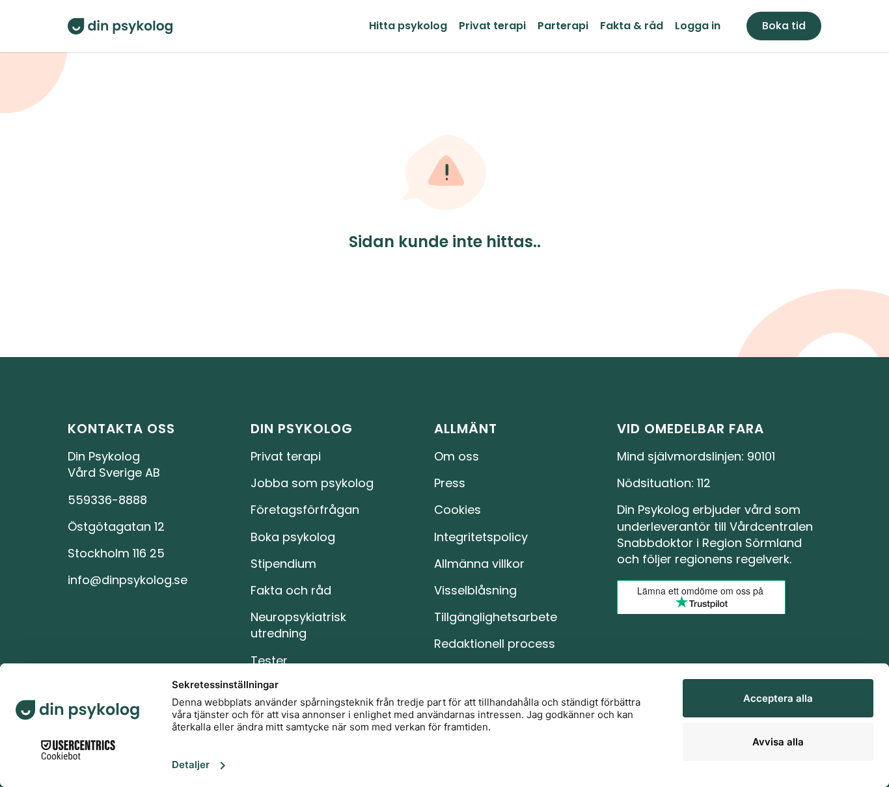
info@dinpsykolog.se (127, 580)
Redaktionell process (494, 643)
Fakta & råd (631, 25)
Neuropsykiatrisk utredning (300, 625)
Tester (269, 660)
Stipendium (283, 563)
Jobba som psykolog (312, 483)
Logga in (697, 25)
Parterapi (563, 25)
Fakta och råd (291, 590)
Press (449, 483)
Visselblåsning (475, 590)
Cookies (457, 509)
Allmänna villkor (479, 563)
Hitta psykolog (408, 25)
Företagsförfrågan (305, 509)
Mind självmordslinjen (679, 456)
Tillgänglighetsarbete (495, 617)
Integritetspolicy (481, 537)
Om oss (456, 456)
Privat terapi (492, 25)
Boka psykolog (293, 537)
